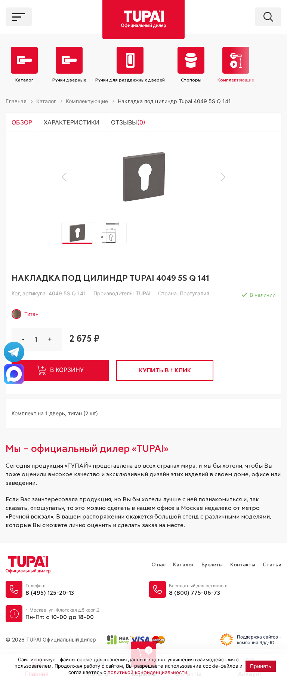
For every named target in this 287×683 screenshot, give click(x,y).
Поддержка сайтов (257, 637)
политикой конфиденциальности (147, 672)
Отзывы (128, 122)
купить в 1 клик (165, 370)
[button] (65, 176)
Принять (260, 666)
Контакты (242, 564)
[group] (143, 177)
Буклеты (212, 564)
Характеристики (71, 122)
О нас (158, 564)
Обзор (22, 122)
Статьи (272, 564)
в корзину (67, 369)
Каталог (183, 564)
